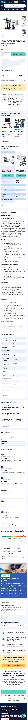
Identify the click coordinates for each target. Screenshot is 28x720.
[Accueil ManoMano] (7, 2)
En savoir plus (16, 700)
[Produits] (2, 6)
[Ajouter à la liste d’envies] (24, 35)
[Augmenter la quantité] (8, 54)
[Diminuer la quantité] (2, 54)
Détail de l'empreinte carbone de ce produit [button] (11, 557)
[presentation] (23, 557)
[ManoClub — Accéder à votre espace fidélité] (16, 2)
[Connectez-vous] (20, 2)
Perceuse (4, 619)
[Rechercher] (5, 6)
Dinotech (8, 108)
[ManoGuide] (23, 716)
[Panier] (24, 2)
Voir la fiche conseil (19, 596)
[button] (13, 99)
